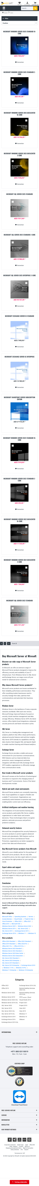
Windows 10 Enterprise (26, 970)
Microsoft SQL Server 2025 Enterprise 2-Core (19, 275)
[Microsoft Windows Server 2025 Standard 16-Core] (19, 46)
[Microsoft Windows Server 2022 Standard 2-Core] (19, 493)
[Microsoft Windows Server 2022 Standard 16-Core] (19, 452)
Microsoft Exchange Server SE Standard (19, 316)
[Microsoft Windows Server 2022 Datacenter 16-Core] (19, 533)
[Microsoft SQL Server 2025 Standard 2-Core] (19, 249)
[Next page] (5, 643)
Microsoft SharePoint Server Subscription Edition (19, 398)
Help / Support (13, 1146)
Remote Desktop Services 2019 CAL (27, 993)
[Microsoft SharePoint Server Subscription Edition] (19, 411)
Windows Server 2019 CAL (10, 1002)
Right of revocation (28, 1148)
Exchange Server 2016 (9, 933)
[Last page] (9, 643)
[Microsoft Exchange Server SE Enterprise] (19, 371)
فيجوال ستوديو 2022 (25, 997)
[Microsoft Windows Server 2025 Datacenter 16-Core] (19, 127)
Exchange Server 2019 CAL (10, 1022)
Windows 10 (32, 933)
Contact (21, 1146)
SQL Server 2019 (7, 931)
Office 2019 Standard (8, 944)
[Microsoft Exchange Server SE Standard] (19, 330)
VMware (21, 1019)
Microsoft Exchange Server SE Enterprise (19, 357)
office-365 (32, 1145)
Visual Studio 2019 (25, 1000)
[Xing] (15, 1140)
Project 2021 (23, 1002)
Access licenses (7, 919)
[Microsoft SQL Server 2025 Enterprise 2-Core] (19, 289)
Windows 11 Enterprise (9, 970)
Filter (6, 18)
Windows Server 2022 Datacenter (12, 956)
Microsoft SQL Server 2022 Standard (19, 601)
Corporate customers (10, 1145)
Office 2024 (18, 921)
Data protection (15, 1149)
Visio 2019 (22, 1011)
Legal (26, 1145)
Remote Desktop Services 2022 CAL (27, 989)
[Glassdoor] (20, 1140)
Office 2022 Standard (24, 941)
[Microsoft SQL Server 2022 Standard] (19, 615)
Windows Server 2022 (24, 926)
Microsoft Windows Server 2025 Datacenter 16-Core (19, 114)
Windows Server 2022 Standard (12, 951)
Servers (30, 916)
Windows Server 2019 (9, 928)
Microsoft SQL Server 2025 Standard (19, 194)
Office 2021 (27, 921)
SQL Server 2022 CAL (8, 1011)
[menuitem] (35, 3)
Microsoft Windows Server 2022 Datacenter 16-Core (19, 520)
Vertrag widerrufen (21, 1182)
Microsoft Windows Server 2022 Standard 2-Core (20, 480)
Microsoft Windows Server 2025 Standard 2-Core (20, 73)
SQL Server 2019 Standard (10, 963)
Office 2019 (5, 924)
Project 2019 (23, 1005)
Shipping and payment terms (14, 1148)
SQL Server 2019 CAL (8, 1014)
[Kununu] (24, 1140)
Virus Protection (7, 921)
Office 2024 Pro (22, 944)
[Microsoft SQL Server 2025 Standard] (19, 208)
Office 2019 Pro (19, 946)
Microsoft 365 (16, 924)
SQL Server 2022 (23, 928)
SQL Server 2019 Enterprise (10, 965)
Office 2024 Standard (8, 941)
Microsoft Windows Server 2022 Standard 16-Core (19, 439)
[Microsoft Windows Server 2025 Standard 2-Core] (19, 86)
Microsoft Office (7, 916)
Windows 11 (22, 933)
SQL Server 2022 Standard (10, 958)
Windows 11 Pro (9, 967)
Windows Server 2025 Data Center (12, 953)
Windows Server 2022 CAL (10, 1000)
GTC (22, 1149)
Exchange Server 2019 (22, 931)
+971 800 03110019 (19, 1051)
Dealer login (20, 1145)
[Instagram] (29, 1140)
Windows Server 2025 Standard (12, 948)
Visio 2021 (22, 1008)
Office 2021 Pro (7, 946)
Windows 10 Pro (21, 967)
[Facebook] (10, 1140)
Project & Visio (28, 919)
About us (27, 1146)
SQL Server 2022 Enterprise (10, 960)
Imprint (26, 1149)
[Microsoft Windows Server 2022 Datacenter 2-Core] (19, 574)
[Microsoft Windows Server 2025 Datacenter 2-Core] (19, 167)
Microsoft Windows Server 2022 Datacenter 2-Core (19, 561)
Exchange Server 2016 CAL (27, 985)
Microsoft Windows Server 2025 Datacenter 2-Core (19, 154)
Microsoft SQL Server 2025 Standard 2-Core (19, 235)
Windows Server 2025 (9, 926)
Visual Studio (18, 919)
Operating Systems (20, 916)
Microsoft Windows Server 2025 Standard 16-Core (19, 33)
